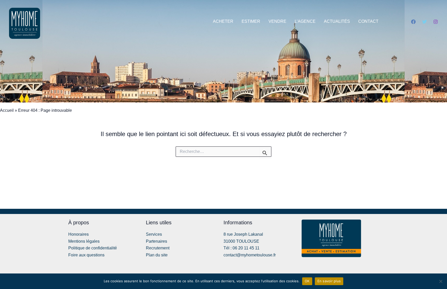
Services (154, 234)
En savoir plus (329, 281)
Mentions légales (84, 241)
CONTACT (368, 21)
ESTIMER (251, 21)
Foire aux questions (86, 255)
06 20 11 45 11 (246, 248)
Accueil (7, 110)
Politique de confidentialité (92, 248)
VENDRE (277, 21)
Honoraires (78, 234)
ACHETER (223, 21)
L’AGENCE (305, 21)
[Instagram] (435, 21)
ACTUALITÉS (337, 21)
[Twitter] (424, 21)
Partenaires (156, 241)
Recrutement (157, 248)
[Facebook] (413, 21)
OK (307, 281)
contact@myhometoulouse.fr (250, 255)
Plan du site (157, 255)
